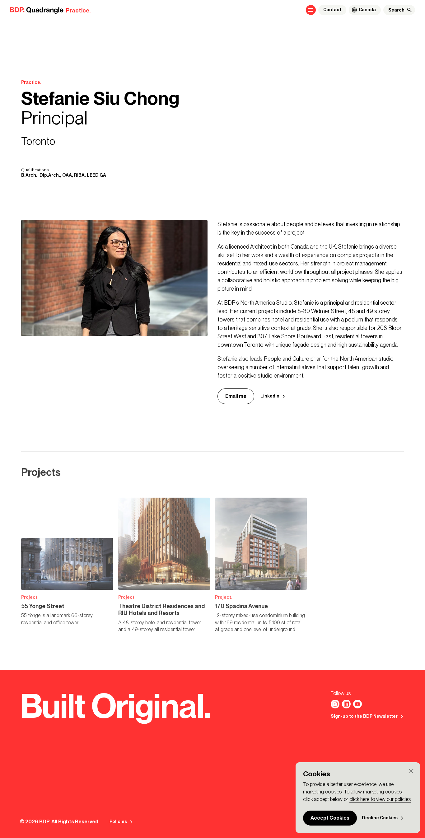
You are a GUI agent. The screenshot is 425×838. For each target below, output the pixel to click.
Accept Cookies (330, 818)
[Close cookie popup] (411, 771)
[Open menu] (311, 10)
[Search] (409, 10)
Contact (332, 9)
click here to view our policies (380, 799)
